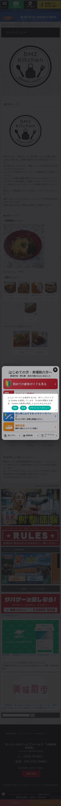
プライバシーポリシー (39, 408)
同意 (15, 408)
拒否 (23, 408)
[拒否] (55, 410)
